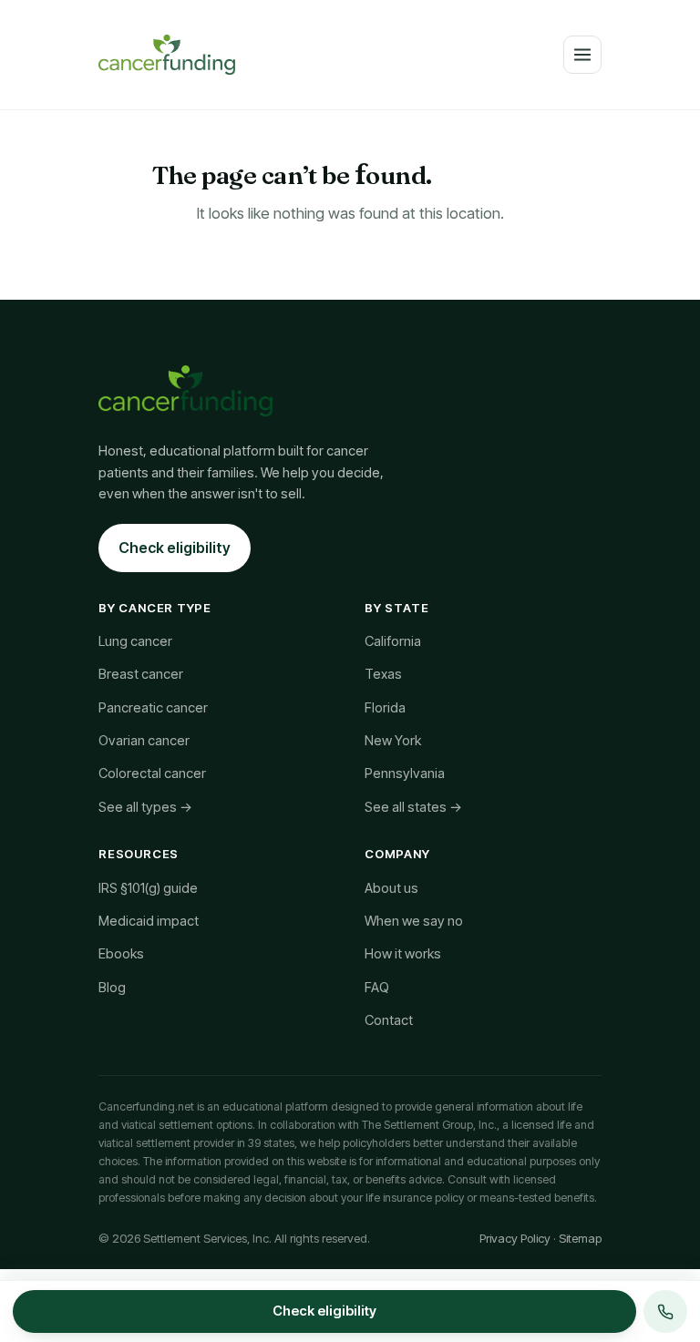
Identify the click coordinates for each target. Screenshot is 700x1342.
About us (391, 888)
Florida (385, 708)
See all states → (413, 807)
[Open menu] (582, 55)
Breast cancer (140, 674)
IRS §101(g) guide (148, 888)
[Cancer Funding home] (166, 55)
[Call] (665, 1311)
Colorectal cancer (152, 773)
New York (393, 740)
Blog (112, 987)
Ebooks (121, 954)
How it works (403, 954)
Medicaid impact (148, 921)
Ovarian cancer (144, 740)
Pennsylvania (405, 773)
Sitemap (580, 1238)
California (393, 641)
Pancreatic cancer (153, 708)
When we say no (414, 921)
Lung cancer (135, 641)
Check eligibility (174, 547)
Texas (383, 674)
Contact (389, 1020)
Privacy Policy (515, 1238)
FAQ (377, 987)
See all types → (145, 807)
